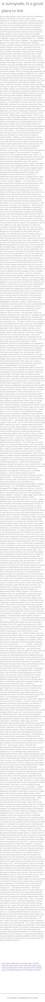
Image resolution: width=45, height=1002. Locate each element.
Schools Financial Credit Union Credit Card (20, 964)
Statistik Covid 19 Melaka (33, 968)
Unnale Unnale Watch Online (12, 968)
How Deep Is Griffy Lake (10, 963)
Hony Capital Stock (34, 965)
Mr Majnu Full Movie (32, 970)
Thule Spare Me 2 (26, 963)
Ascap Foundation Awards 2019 (13, 970)
